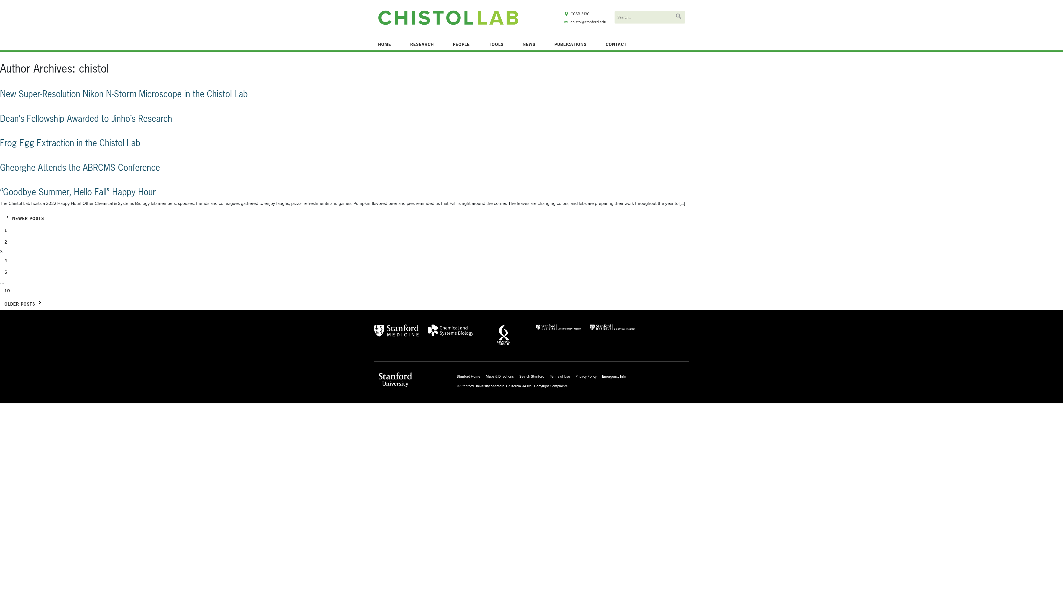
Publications (570, 44)
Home (384, 44)
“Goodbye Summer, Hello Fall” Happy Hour (78, 192)
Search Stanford (531, 376)
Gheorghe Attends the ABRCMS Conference (80, 168)
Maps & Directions (500, 376)
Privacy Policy (586, 376)
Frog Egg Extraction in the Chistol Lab (70, 143)
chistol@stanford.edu (588, 22)
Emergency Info (614, 376)
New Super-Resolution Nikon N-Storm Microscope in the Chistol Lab (124, 94)
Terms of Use (560, 376)
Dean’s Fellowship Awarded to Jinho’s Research (86, 119)
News (529, 44)
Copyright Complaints (550, 386)
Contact (616, 44)
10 (7, 291)
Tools (496, 44)
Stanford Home (468, 376)
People (461, 44)
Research (422, 44)
